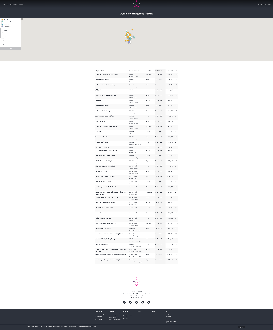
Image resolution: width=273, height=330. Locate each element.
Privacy (167, 314)
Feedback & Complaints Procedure (171, 322)
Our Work (21, 4)
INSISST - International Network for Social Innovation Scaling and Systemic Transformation (115, 317)
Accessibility (168, 316)
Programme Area (134, 71)
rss (124, 302)
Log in (264, 4)
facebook (142, 302)
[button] (130, 38)
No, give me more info (91, 326)
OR (1, 32)
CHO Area (158, 71)
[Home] (136, 4)
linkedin (136, 302)
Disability (6, 19)
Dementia (6, 24)
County (148, 71)
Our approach (13, 4)
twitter (148, 302)
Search (269, 4)
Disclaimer (168, 311)
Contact (260, 4)
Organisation (99, 71)
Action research (98, 316)
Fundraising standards (170, 319)
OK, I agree (241, 327)
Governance (126, 321)
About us (5, 4)
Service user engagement (101, 314)
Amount (170, 71)
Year (176, 71)
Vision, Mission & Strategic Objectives (128, 315)
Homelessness (7, 26)
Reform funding (98, 319)
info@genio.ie (138, 297)
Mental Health (7, 22)
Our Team (125, 318)
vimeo (130, 302)
